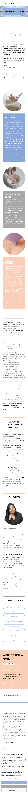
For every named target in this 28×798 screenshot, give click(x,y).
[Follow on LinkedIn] (4, 664)
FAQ (14, 640)
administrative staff (14, 626)
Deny (14, 786)
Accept (14, 782)
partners (14, 635)
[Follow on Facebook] (12, 664)
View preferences (14, 790)
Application (6, 748)
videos (6, 669)
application (14, 612)
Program (5, 746)
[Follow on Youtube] (10, 664)
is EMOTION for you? (14, 607)
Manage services (13, 778)
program (14, 616)
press (15, 669)
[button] (26, 751)
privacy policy (17, 775)
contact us (7, 683)
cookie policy (22, 760)
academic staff (14, 631)
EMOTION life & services (14, 621)
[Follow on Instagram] (7, 664)
